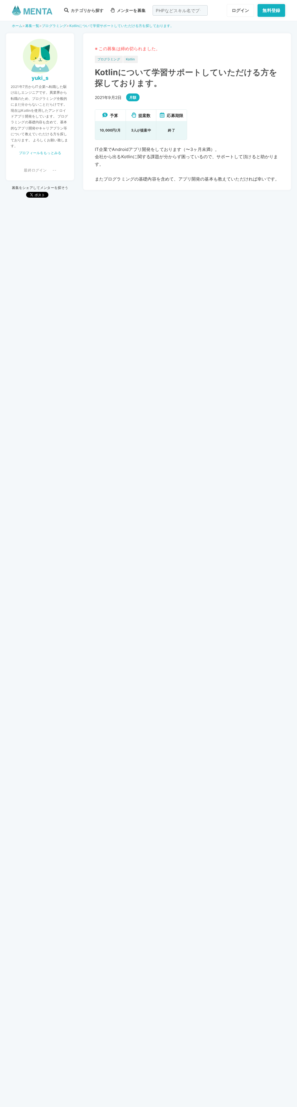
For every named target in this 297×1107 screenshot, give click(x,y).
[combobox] (180, 10)
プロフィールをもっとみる (40, 153)
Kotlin (130, 59)
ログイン (240, 10)
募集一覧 (32, 26)
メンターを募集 (130, 10)
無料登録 (271, 10)
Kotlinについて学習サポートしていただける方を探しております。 (121, 26)
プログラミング (54, 26)
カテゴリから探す (87, 10)
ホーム (17, 26)
